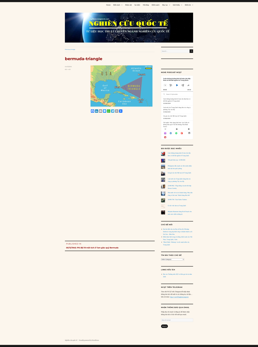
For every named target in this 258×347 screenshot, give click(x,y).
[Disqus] (110, 152)
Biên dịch (116, 5)
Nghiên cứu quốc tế (71, 340)
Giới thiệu (176, 5)
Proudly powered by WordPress (89, 340)
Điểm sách (155, 5)
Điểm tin (188, 5)
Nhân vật (128, 5)
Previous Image (70, 49)
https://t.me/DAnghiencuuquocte (179, 297)
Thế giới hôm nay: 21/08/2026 (176, 160)
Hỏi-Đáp (146, 5)
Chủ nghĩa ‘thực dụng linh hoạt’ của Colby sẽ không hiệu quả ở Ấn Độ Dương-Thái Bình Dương (176, 124)
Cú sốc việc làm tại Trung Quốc (177, 205)
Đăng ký (164, 326)
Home (108, 5)
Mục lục (165, 5)
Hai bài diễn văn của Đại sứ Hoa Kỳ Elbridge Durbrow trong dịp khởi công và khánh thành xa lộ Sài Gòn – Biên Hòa (177, 231)
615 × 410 (68, 69)
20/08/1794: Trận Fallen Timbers (177, 199)
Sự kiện (137, 5)
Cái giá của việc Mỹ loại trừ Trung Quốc (175, 116)
